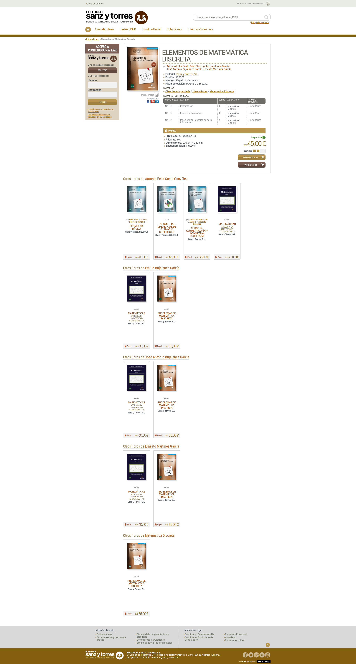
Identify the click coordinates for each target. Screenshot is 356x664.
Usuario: (93, 80)
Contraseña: (95, 90)
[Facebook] (245, 654)
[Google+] (256, 654)
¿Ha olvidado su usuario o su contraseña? (101, 110)
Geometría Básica (136, 227)
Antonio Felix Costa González (184, 66)
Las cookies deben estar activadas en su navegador (100, 116)
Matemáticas (199, 91)
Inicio (89, 39)
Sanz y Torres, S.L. (187, 74)
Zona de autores (95, 3)
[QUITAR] (258, 151)
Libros (96, 39)
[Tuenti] (262, 654)
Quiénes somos (104, 634)
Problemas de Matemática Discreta (167, 315)
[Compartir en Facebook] (149, 101)
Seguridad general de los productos (154, 643)
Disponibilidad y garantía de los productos (153, 635)
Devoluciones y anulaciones (151, 640)
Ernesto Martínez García (217, 69)
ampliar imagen (147, 94)
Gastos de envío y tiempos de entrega (111, 638)
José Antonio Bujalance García (184, 69)
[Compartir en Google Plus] (153, 101)
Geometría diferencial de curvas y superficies (166, 228)
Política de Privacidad (236, 634)
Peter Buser (133, 219)
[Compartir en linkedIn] (157, 101)
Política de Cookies (234, 640)
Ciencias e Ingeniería (177, 91)
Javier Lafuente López (198, 219)
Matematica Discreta (222, 91)
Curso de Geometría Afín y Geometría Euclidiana (197, 232)
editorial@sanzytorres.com (165, 657)
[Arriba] (268, 645)
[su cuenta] (268, 4)
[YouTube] (267, 654)
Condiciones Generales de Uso (200, 634)
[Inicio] (88, 29)
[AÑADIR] (254, 151)
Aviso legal (230, 637)
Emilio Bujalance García (216, 66)
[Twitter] (250, 654)
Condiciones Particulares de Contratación (199, 638)
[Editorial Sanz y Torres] (116, 17)
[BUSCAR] (266, 17)
